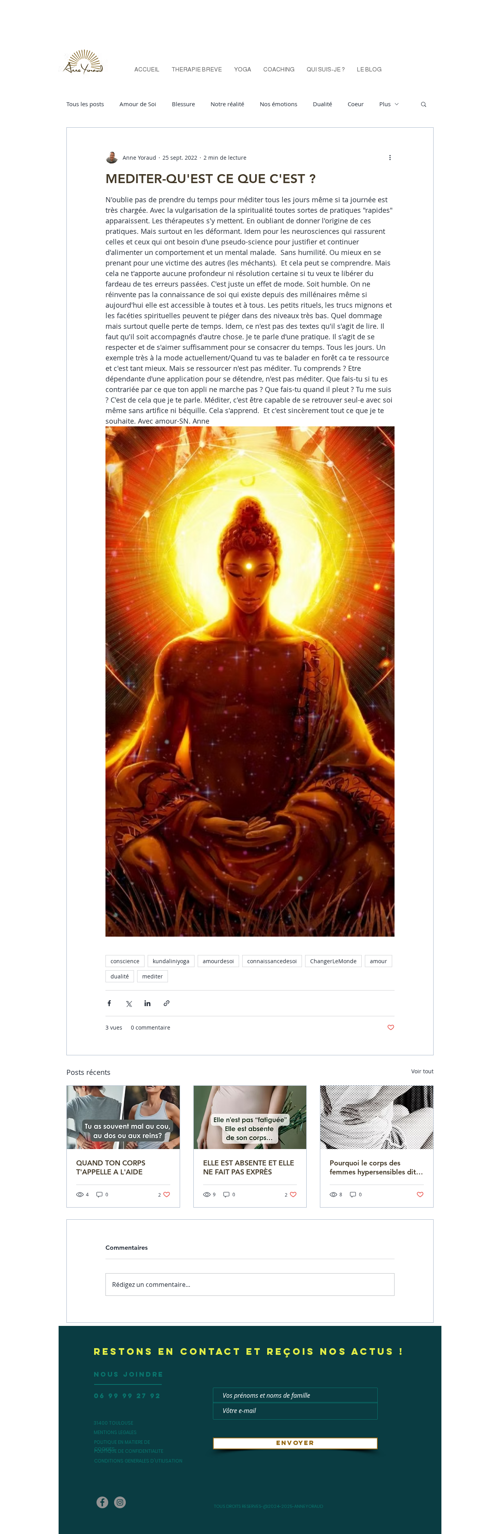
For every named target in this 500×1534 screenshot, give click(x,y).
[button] (423, 104)
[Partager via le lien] (166, 1003)
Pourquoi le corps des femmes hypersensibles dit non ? (373, 1167)
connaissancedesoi (272, 961)
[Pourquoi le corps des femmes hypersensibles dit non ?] (376, 1117)
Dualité (322, 104)
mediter (152, 976)
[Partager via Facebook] (109, 1003)
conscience (125, 961)
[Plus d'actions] (390, 157)
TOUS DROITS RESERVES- (238, 1506)
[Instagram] (120, 1502)
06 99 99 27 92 (127, 1395)
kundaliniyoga (171, 961)
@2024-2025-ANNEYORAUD (293, 1506)
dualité (120, 976)
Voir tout (422, 1071)
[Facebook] (102, 1502)
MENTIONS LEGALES (116, 1432)
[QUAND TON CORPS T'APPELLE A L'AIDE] (123, 1117)
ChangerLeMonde (333, 961)
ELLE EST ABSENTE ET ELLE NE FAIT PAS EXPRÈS (248, 1167)
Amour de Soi (138, 104)
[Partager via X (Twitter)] (128, 1003)
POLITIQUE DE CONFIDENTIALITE (128, 1451)
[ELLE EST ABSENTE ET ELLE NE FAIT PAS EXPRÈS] (250, 1117)
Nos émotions (278, 104)
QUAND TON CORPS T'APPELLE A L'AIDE (110, 1167)
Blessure (183, 104)
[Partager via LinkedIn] (147, 1003)
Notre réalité (227, 104)
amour (378, 961)
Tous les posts (85, 104)
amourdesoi (218, 961)
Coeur (356, 104)
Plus (385, 104)
